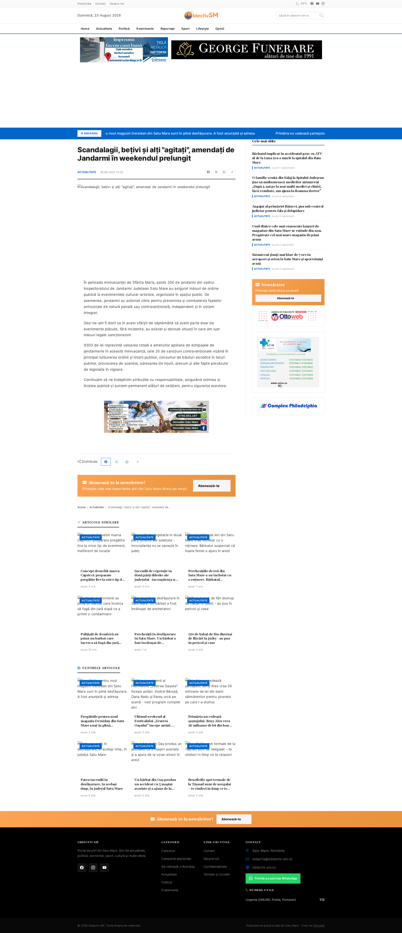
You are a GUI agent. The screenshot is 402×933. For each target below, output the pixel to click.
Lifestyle (202, 28)
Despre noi (117, 3)
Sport (185, 28)
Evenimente (145, 28)
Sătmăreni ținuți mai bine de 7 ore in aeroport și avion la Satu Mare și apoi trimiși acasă (287, 259)
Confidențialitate (215, 866)
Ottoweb (319, 925)
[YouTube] (317, 3)
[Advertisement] (201, 95)
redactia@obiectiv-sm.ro (272, 859)
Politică (124, 28)
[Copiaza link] (232, 172)
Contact (100, 3)
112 (322, 899)
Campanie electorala (176, 858)
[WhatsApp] (224, 172)
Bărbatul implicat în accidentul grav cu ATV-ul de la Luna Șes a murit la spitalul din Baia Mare (287, 158)
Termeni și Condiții (217, 874)
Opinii (219, 28)
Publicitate (84, 3)
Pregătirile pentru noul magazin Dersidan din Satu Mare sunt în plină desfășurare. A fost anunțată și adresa (162, 133)
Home (85, 28)
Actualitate (104, 28)
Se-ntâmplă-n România (178, 866)
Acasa (81, 507)
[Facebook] (312, 3)
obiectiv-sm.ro (264, 867)
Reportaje (168, 28)
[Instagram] (323, 3)
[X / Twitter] (216, 172)
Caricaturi (168, 850)
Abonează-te (209, 486)
